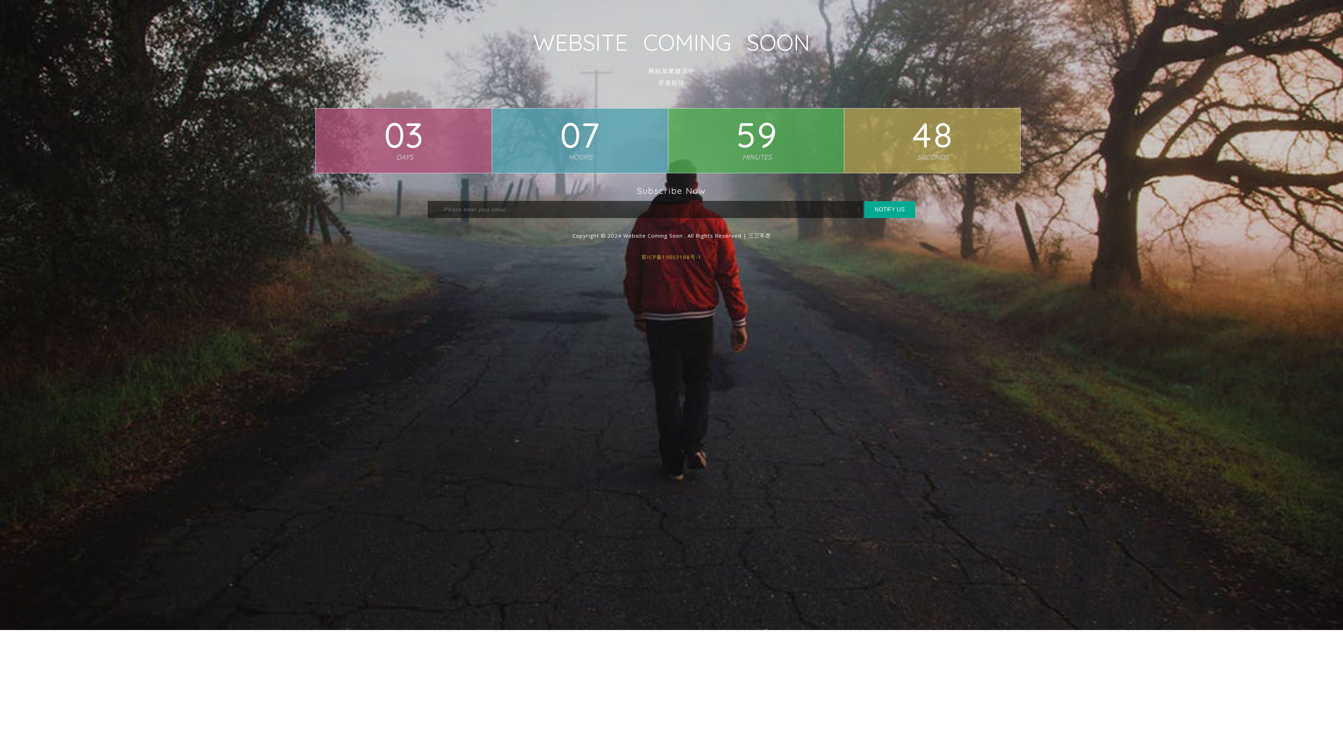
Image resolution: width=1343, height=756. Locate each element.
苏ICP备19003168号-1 (671, 256)
